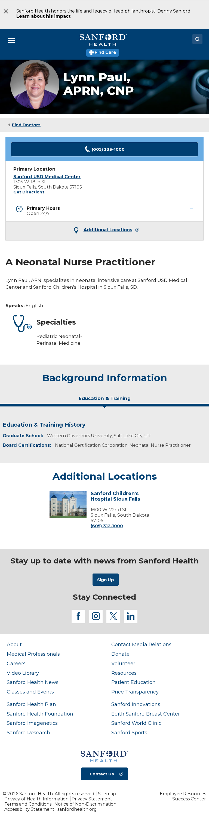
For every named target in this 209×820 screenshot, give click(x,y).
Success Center (189, 798)
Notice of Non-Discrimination (85, 804)
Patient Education (133, 682)
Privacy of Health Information (36, 798)
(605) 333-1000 (108, 149)
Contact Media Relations (141, 644)
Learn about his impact (43, 16)
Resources (124, 673)
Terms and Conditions (27, 804)
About (14, 644)
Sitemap (107, 793)
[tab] (104, 400)
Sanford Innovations (135, 704)
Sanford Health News (33, 682)
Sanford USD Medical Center (47, 176)
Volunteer (123, 663)
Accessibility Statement (29, 809)
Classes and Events (30, 692)
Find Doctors (26, 124)
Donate (120, 654)
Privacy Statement (92, 798)
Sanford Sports (129, 732)
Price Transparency (135, 692)
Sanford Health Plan (31, 704)
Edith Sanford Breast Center (145, 714)
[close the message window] (5, 11)
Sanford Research (28, 732)
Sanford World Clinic (136, 723)
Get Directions (29, 192)
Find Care (105, 52)
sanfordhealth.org (77, 809)
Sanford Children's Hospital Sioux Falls (115, 496)
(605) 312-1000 (107, 525)
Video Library (23, 673)
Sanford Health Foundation (40, 714)
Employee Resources (183, 793)
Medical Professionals (33, 654)
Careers (16, 663)
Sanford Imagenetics (32, 723)
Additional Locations (108, 230)
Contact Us (102, 773)
